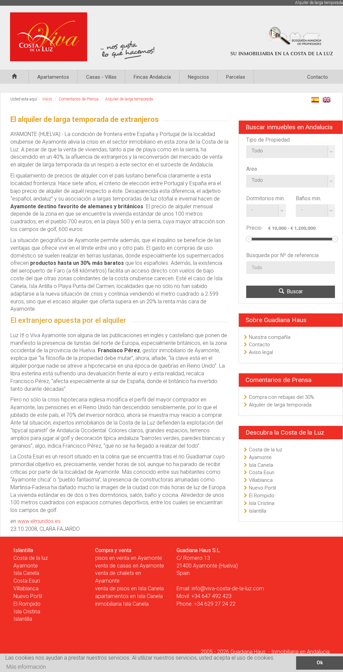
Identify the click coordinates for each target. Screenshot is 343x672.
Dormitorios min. (265, 198)
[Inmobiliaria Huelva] (83, 36)
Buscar (293, 291)
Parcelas (235, 77)
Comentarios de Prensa (78, 99)
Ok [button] (320, 663)
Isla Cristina (261, 503)
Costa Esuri (261, 472)
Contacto (317, 77)
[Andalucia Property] (14, 75)
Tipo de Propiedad (268, 140)
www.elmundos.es (39, 521)
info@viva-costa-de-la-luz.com (228, 588)
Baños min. (308, 198)
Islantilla (257, 511)
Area (251, 169)
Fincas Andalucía (152, 77)
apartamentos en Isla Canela (129, 596)
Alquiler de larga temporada (129, 99)
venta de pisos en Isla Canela (129, 588)
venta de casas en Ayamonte (129, 566)
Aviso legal (261, 352)
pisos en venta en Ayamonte (128, 558)
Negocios (198, 77)
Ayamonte (260, 457)
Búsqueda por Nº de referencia (282, 255)
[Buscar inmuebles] (284, 42)
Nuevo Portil (262, 488)
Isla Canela (261, 465)
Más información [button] (26, 667)
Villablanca (261, 480)
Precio (254, 228)
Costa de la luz (265, 450)
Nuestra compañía (269, 337)
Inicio (47, 99)
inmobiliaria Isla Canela (122, 604)
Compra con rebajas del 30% (281, 397)
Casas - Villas (101, 77)
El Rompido (261, 496)
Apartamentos (53, 77)
